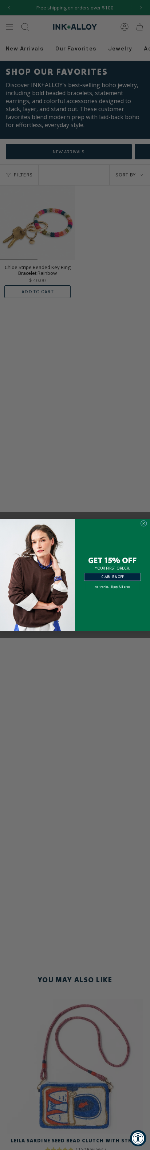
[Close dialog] (143, 523)
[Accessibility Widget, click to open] (138, 1138)
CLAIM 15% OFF (113, 577)
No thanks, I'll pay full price (112, 586)
